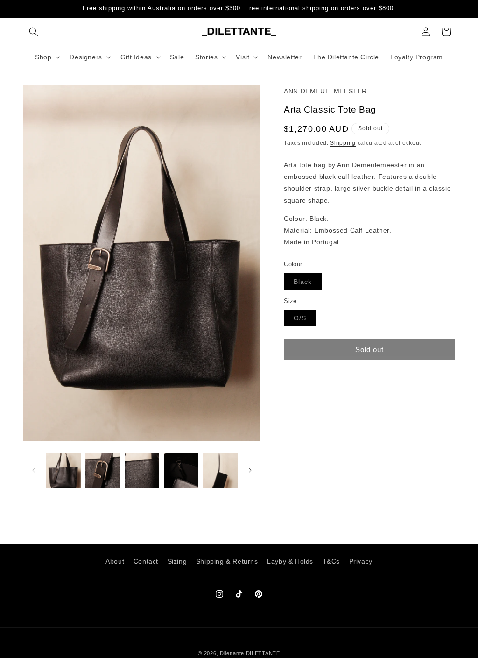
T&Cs (331, 561)
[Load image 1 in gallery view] (63, 470)
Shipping (343, 143)
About (114, 561)
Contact (146, 561)
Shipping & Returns (227, 561)
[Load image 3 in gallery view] (142, 470)
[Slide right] (250, 470)
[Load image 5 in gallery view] (220, 470)
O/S (305, 320)
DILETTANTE (263, 653)
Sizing (177, 561)
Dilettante (232, 653)
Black (308, 283)
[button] (33, 31)
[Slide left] (33, 470)
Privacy (361, 561)
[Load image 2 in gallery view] (102, 470)
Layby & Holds (290, 561)
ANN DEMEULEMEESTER (325, 91)
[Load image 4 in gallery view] (181, 470)
